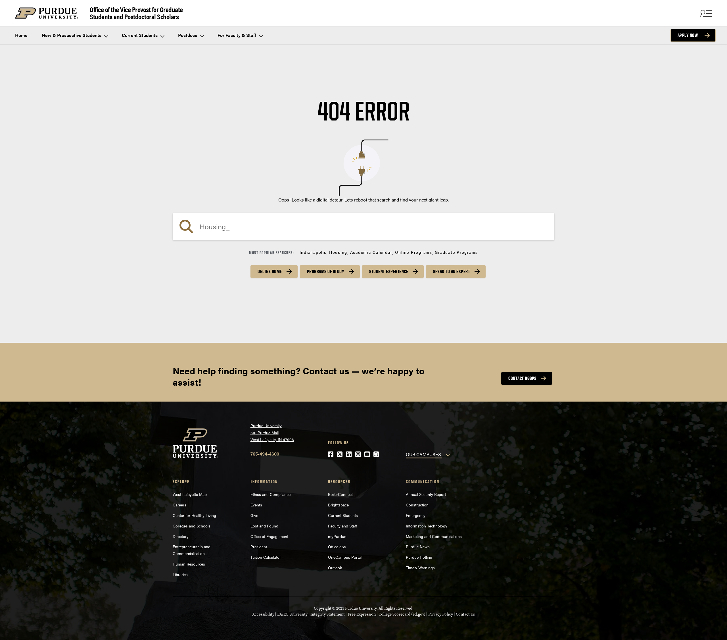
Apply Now (688, 35)
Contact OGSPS (522, 378)
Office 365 (337, 546)
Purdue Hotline (419, 557)
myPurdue (337, 536)
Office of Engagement (269, 536)
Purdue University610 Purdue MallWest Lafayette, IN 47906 (272, 432)
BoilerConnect (340, 494)
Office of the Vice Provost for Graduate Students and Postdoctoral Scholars (136, 13)
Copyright (322, 608)
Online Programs (413, 252)
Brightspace (338, 505)
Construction (417, 505)
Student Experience (388, 271)
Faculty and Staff (342, 526)
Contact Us (465, 614)
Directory (181, 536)
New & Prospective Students (72, 35)
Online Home (270, 271)
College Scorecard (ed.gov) (402, 614)
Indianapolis (313, 252)
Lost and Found (264, 526)
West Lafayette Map (190, 494)
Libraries (180, 574)
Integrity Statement (327, 614)
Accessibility (263, 614)
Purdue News (418, 546)
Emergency (415, 515)
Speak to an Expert (451, 271)
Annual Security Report (426, 494)
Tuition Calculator (265, 557)
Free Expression (362, 614)
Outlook (335, 567)
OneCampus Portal (345, 557)
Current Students (140, 35)
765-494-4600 (264, 453)
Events (256, 505)
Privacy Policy (440, 614)
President (258, 546)
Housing (338, 252)
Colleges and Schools (191, 526)
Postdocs (188, 35)
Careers (179, 505)
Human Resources (189, 564)
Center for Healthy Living (194, 515)
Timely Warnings (420, 567)
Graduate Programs (456, 252)
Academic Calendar (371, 252)
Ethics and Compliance (270, 494)
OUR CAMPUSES (423, 454)
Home (21, 35)
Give (254, 515)
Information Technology (426, 526)
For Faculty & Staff (237, 35)
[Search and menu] (705, 13)
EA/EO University (292, 614)
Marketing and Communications (434, 536)
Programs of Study (325, 271)
